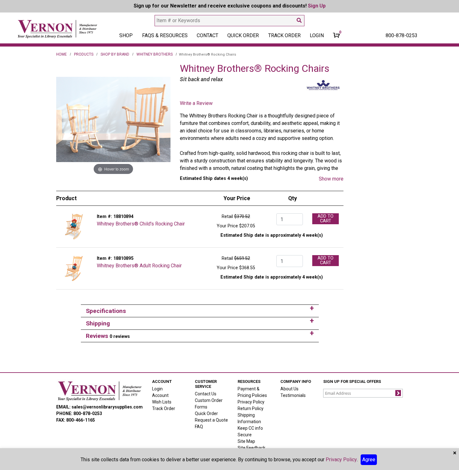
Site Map (246, 441)
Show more (331, 179)
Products (83, 54)
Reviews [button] (108, 335)
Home (61, 54)
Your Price (227, 226)
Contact (207, 35)
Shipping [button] (98, 323)
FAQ (199, 426)
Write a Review (196, 103)
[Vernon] (99, 390)
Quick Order (243, 35)
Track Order (284, 35)
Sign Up (317, 6)
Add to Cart (325, 218)
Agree (368, 460)
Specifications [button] (106, 310)
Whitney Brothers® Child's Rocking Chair (141, 224)
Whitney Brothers (154, 54)
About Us (289, 388)
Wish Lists (161, 401)
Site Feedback (251, 447)
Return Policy (251, 408)
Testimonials (293, 395)
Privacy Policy (251, 401)
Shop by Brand (115, 54)
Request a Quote (211, 420)
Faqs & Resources (165, 35)
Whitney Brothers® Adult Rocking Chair (139, 266)
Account (160, 395)
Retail (227, 216)
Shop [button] (126, 35)
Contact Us (205, 393)
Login (157, 388)
